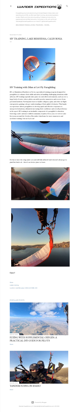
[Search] (67, 6)
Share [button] (11, 282)
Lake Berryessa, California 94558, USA (26, 288)
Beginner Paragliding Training (29, 25)
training (16, 285)
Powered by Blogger (41, 402)
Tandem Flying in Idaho (25, 385)
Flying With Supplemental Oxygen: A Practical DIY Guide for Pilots (33, 339)
